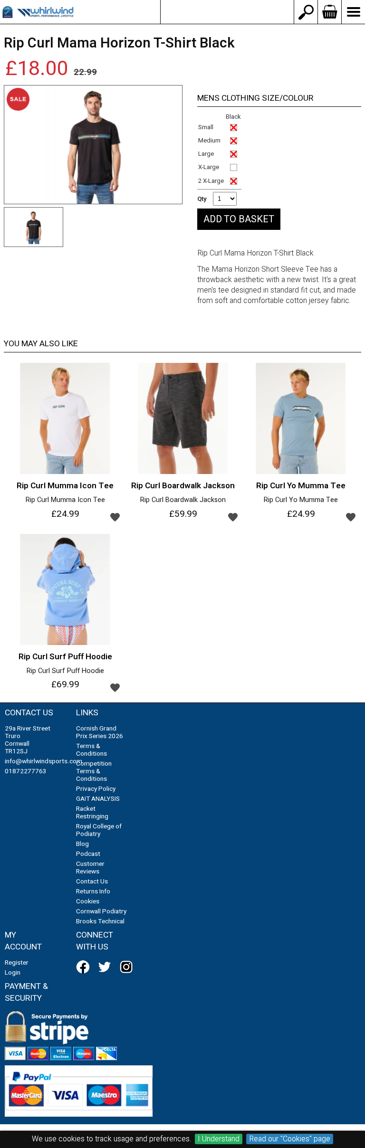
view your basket (329, 12)
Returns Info (93, 891)
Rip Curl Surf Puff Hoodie (65, 671)
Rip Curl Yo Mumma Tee (301, 500)
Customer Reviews (90, 867)
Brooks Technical (100, 921)
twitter (106, 967)
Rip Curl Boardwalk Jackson (183, 500)
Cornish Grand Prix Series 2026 (99, 732)
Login (12, 972)
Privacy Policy (95, 789)
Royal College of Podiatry (99, 830)
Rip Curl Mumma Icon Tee (65, 500)
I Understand (219, 1139)
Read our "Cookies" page (289, 1139)
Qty (202, 198)
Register (17, 963)
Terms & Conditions (91, 750)
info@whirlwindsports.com (227, 12)
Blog (82, 844)
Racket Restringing (92, 812)
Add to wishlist (115, 516)
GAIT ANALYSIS (98, 799)
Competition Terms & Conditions (94, 771)
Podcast (88, 854)
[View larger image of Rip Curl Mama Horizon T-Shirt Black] (93, 144)
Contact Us (92, 881)
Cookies (87, 901)
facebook (84, 967)
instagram (128, 967)
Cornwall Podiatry (101, 911)
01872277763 (26, 771)
